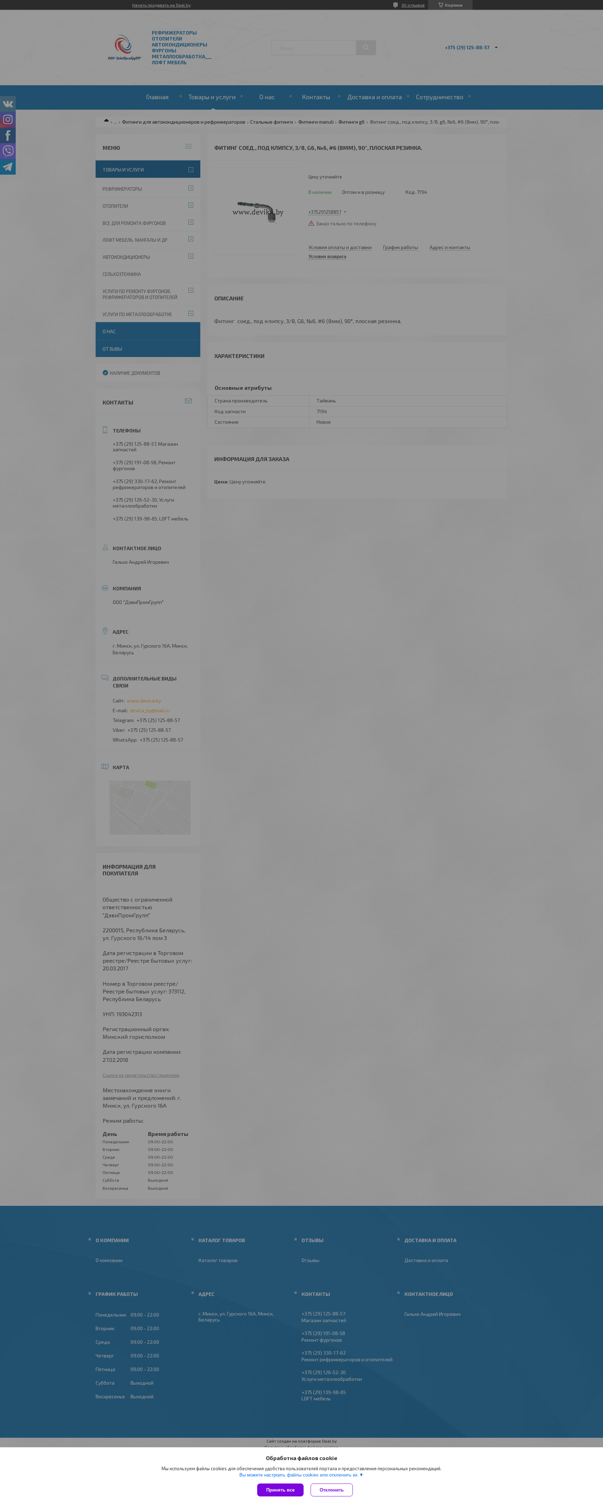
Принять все (280, 1490)
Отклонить (332, 1490)
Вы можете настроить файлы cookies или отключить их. (299, 1475)
